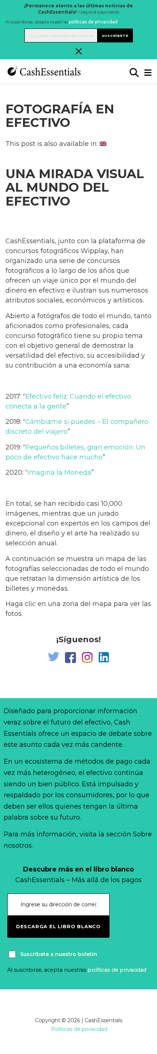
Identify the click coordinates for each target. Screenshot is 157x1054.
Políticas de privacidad (79, 1029)
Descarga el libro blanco (58, 926)
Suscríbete (115, 36)
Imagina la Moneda (59, 472)
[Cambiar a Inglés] (103, 143)
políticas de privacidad (93, 22)
